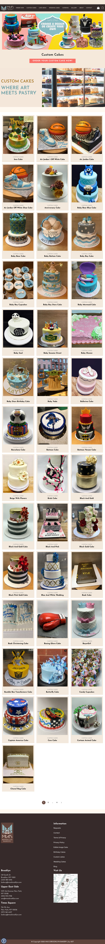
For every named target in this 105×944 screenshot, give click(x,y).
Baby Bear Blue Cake (86, 208)
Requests (57, 828)
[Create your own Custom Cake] (52, 31)
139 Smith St (6, 875)
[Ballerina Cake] (87, 377)
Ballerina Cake (86, 401)
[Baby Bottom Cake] (52, 232)
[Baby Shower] (87, 329)
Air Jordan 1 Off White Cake (52, 159)
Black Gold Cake (86, 547)
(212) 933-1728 (6, 896)
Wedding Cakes (60, 862)
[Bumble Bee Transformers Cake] (18, 667)
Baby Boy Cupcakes (18, 305)
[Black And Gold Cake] (18, 522)
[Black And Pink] (52, 522)
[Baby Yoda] (52, 377)
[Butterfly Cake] (52, 667)
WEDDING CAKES (54, 7)
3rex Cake (18, 159)
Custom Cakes (18, 157)
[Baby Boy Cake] (87, 232)
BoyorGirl (87, 644)
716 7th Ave (5, 907)
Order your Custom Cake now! (52, 61)
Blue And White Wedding (52, 595)
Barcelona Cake (18, 450)
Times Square (8, 903)
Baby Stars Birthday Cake (18, 401)
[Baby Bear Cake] (18, 232)
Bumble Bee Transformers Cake (18, 692)
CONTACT (89, 7)
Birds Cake (52, 498)
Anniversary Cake (52, 208)
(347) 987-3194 (6, 880)
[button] (61, 802)
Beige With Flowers (18, 498)
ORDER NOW (20, 7)
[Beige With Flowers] (18, 474)
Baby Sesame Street (52, 353)
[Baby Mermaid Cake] (87, 280)
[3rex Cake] (18, 135)
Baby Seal (18, 353)
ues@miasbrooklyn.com (10, 898)
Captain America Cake (18, 740)
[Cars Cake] (52, 716)
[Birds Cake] (52, 474)
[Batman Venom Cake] (87, 425)
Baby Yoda (52, 401)
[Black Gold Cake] (87, 522)
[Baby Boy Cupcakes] (18, 280)
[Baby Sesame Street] (52, 329)
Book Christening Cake (18, 644)
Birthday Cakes (59, 852)
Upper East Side (10, 887)
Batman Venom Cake (86, 450)
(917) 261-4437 (6, 912)
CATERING (65, 7)
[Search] (102, 7)
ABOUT (81, 7)
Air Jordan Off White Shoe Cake (18, 208)
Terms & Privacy (60, 838)
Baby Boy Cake (87, 256)
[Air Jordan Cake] (87, 135)
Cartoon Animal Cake (86, 740)
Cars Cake (52, 740)
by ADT (71, 942)
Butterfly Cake (52, 692)
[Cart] (98, 7)
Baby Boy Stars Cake (52, 305)
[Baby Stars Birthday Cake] (18, 377)
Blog (55, 866)
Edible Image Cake (61, 847)
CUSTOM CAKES (31, 7)
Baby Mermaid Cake (87, 305)
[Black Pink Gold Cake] (18, 571)
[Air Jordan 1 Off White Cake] (52, 135)
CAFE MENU (42, 7)
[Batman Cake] (52, 425)
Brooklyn (5, 870)
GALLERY (74, 7)
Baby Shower (86, 353)
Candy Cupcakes (86, 692)
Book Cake (86, 595)
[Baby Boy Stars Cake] (52, 280)
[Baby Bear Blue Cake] (87, 183)
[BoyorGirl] (87, 619)
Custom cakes (59, 857)
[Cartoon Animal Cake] (87, 716)
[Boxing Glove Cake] (52, 619)
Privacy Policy (59, 842)
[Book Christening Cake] (18, 619)
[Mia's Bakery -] (7, 7)
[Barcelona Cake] (18, 425)
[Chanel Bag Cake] (18, 764)
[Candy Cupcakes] (87, 667)
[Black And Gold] (87, 474)
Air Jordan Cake (87, 159)
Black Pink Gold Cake (18, 595)
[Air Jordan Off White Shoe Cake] (18, 183)
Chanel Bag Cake (18, 789)
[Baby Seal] (18, 329)
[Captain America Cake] (18, 716)
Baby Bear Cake (18, 256)
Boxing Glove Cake (52, 644)
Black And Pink (52, 547)
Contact (57, 833)
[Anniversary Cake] (52, 183)
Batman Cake (52, 450)
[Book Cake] (87, 571)
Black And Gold (87, 498)
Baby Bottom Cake (52, 256)
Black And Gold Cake (18, 547)
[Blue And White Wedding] (52, 571)
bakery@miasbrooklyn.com (11, 882)
